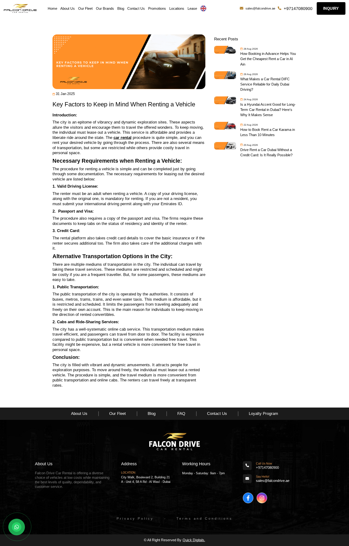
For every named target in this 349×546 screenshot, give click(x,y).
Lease (192, 8)
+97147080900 (298, 8)
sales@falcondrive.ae (260, 8)
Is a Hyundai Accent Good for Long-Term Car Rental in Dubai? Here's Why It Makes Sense (268, 110)
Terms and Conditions (204, 518)
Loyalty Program (263, 413)
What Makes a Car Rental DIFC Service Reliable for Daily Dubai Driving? (265, 84)
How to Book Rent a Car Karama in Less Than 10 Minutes (267, 132)
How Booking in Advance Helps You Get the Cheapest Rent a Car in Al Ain (268, 59)
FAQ (181, 413)
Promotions (157, 8)
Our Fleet (85, 8)
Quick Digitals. (194, 540)
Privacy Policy (135, 518)
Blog (120, 8)
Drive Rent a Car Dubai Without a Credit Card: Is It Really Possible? (266, 152)
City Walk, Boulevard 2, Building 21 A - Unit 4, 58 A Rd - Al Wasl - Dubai (145, 479)
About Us (67, 8)
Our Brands (105, 8)
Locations (176, 8)
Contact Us (136, 8)
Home (52, 8)
